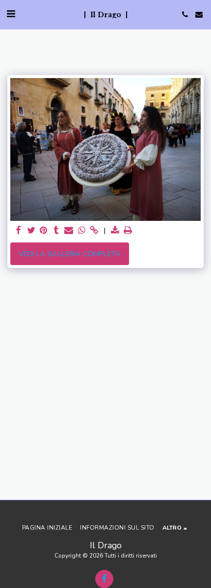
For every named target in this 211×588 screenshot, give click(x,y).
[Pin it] (43, 230)
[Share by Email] (68, 230)
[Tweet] (30, 230)
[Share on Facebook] (18, 230)
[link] (94, 230)
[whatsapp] (81, 230)
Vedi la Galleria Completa (70, 254)
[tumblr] (56, 230)
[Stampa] (127, 230)
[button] (10, 14)
